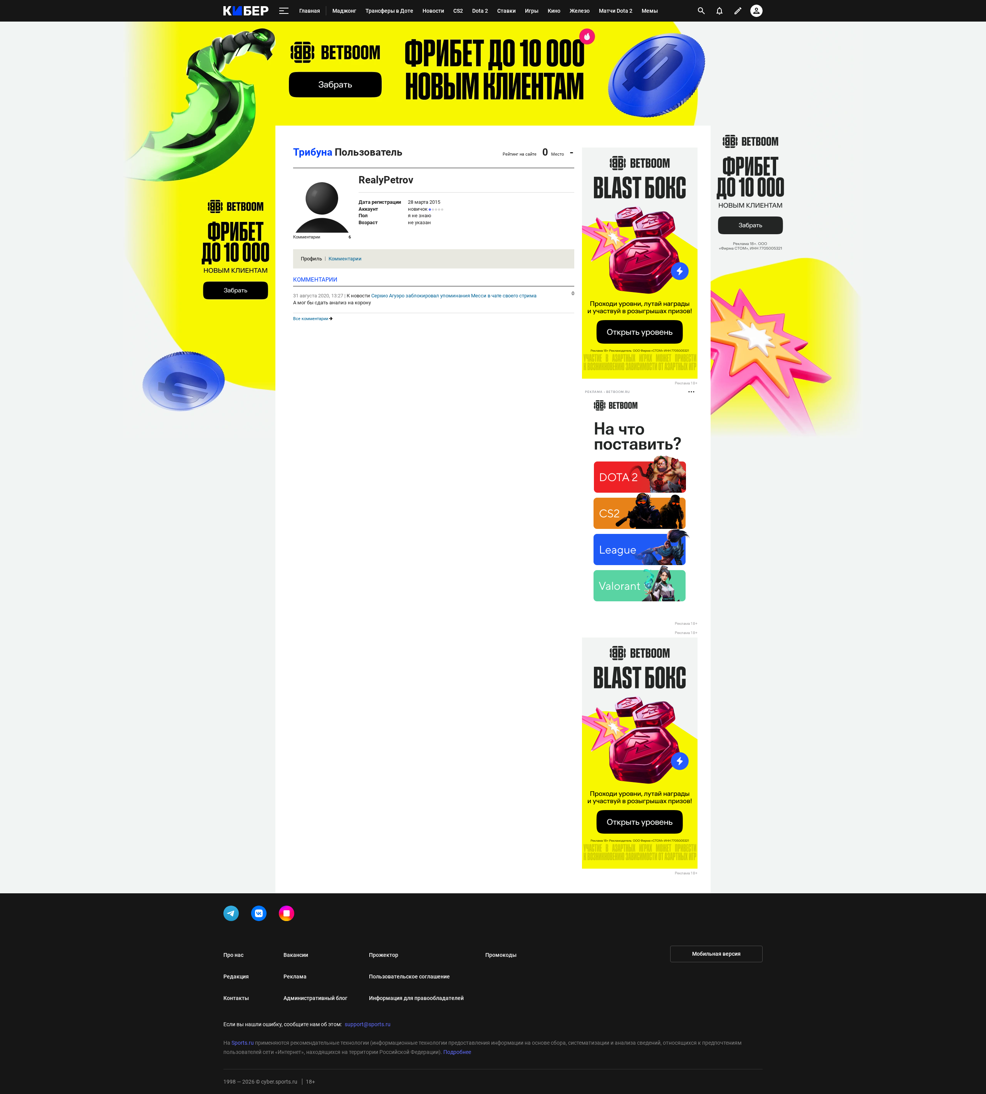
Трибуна (312, 152)
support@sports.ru (368, 1024)
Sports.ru (242, 1043)
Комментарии (345, 259)
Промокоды (500, 955)
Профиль (311, 259)
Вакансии (295, 955)
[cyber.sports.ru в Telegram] (232, 915)
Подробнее (457, 1052)
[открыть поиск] (701, 11)
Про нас (233, 955)
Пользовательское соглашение (409, 976)
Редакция (236, 976)
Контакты (236, 998)
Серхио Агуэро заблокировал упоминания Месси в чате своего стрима (454, 296)
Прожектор (383, 955)
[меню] (284, 11)
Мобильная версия (716, 954)
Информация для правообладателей (416, 998)
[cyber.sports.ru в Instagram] (288, 915)
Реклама (295, 976)
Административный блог (315, 998)
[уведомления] (719, 11)
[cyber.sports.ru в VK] (260, 915)
